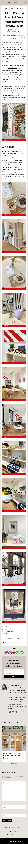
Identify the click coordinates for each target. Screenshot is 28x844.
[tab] (11, 763)
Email (5, 815)
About (12, 832)
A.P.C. (9, 151)
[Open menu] (25, 2)
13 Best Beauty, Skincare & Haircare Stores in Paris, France (12, 756)
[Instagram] (15, 827)
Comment (6, 783)
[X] (14, 652)
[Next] (24, 744)
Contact (18, 835)
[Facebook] (8, 652)
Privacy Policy (17, 841)
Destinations (19, 832)
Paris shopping (15, 642)
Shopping (18, 8)
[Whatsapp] (19, 652)
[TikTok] (12, 827)
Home (7, 832)
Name (5, 807)
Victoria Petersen (15, 685)
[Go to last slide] (4, 744)
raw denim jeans (12, 68)
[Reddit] (16, 652)
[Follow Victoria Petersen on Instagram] (9, 712)
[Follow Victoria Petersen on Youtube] (13, 712)
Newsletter (10, 835)
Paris (12, 8)
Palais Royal (15, 158)
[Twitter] (21, 827)
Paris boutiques (6, 642)
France (6, 8)
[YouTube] (18, 827)
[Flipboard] (11, 652)
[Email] (22, 652)
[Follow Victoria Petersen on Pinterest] (16, 712)
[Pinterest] (5, 652)
